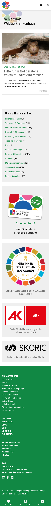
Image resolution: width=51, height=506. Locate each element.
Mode (4, 382)
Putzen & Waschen (10, 392)
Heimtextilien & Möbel (11, 398)
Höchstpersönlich (13, 119)
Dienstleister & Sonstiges (13, 407)
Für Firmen (7, 434)
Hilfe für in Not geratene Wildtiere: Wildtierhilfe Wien (23, 73)
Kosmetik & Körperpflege (13, 388)
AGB (4, 463)
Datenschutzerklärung (14, 469)
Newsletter (8, 452)
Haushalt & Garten (10, 395)
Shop (4, 428)
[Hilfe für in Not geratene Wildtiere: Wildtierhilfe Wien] (25, 48)
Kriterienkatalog (11, 442)
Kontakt (6, 449)
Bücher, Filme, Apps (13, 150)
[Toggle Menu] (41, 5)
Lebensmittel (7, 379)
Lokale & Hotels (9, 404)
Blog (4, 425)
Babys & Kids (7, 401)
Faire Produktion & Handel (16, 127)
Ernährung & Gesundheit (15, 136)
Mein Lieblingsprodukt (15, 163)
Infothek (6, 418)
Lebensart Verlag (37, 491)
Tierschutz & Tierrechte (15, 123)
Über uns (6, 431)
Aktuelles (9, 158)
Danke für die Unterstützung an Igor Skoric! (25, 357)
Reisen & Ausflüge (13, 176)
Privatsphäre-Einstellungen (17, 472)
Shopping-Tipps (12, 167)
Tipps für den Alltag (13, 141)
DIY (6, 145)
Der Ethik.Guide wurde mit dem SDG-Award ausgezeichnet (25, 292)
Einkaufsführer (10, 376)
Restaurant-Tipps (12, 172)
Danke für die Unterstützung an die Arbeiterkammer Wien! (25, 331)
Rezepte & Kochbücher (15, 154)
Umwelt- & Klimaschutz (15, 132)
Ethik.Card (7, 422)
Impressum (7, 466)
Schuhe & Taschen (10, 385)
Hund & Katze (8, 410)
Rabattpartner (10, 445)
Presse (5, 455)
